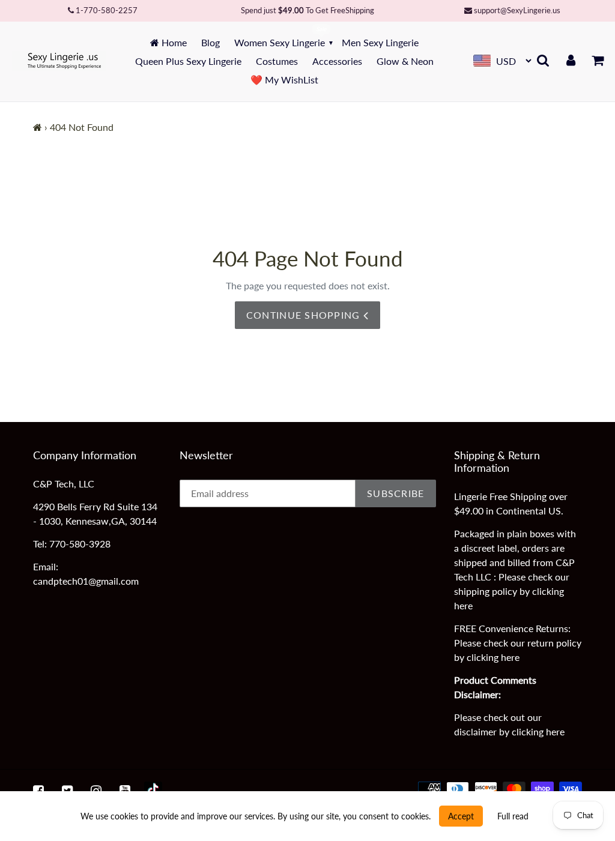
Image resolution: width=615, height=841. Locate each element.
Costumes (277, 61)
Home (173, 42)
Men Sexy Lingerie (380, 42)
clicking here (493, 657)
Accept (461, 816)
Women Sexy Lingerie (279, 42)
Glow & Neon (405, 61)
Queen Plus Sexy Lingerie (188, 61)
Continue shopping (304, 315)
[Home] (37, 127)
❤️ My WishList (284, 79)
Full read (513, 816)
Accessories (337, 61)
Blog (210, 42)
